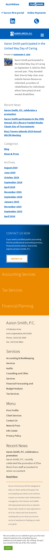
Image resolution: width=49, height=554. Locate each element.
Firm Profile (12, 410)
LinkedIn (12, 21)
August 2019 (11, 167)
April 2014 (9, 216)
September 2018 (13, 182)
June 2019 (9, 172)
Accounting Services (18, 274)
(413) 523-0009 (36, 21)
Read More (12, 476)
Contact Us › (17, 258)
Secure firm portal (13, 12)
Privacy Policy (13, 435)
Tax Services (12, 290)
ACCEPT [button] (8, 548)
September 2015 (13, 211)
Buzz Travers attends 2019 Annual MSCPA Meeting (22, 133)
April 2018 (9, 187)
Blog (6, 149)
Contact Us (12, 420)
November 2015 (13, 206)
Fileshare (36, 4)
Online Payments (36, 12)
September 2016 (13, 196)
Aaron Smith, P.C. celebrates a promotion (20, 112)
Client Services (13, 415)
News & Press (11, 153)
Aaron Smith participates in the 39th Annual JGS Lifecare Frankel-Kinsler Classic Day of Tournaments (24, 122)
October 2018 (11, 177)
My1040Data (12, 4)
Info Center (12, 430)
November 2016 (13, 192)
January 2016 (11, 201)
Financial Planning (17, 306)
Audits (9, 368)
